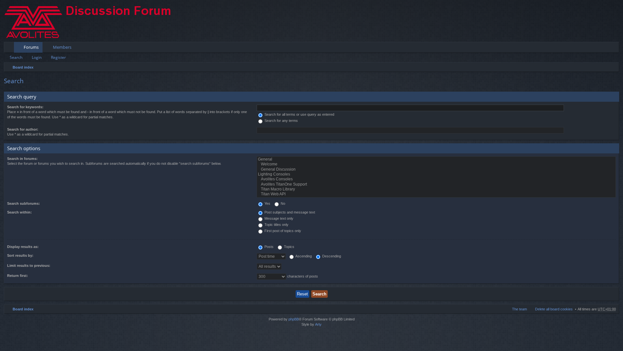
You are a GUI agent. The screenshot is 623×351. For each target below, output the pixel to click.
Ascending (303, 256)
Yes (266, 203)
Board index (23, 67)
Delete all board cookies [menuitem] (554, 309)
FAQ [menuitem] (596, 48)
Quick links (10, 48)
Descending (331, 256)
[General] (436, 159)
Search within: (19, 212)
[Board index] (93, 21)
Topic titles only (275, 225)
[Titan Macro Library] (436, 189)
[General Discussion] (436, 169)
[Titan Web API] (436, 194)
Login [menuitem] (605, 48)
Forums (31, 47)
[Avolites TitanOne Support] (436, 184)
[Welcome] (436, 164)
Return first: (17, 276)
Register (58, 57)
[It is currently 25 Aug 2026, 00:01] (613, 67)
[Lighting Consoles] (436, 174)
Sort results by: (20, 255)
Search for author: (22, 129)
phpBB (293, 319)
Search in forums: (22, 159)
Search (16, 57)
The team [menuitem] (519, 309)
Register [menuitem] (615, 48)
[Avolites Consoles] (436, 179)
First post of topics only (282, 231)
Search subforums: (23, 203)
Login (37, 57)
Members (62, 47)
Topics (288, 247)
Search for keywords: (25, 107)
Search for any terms (280, 121)
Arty (318, 324)
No (282, 203)
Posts (268, 247)
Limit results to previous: (28, 265)
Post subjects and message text (289, 212)
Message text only (278, 218)
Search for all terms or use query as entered (298, 114)
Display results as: (23, 247)
